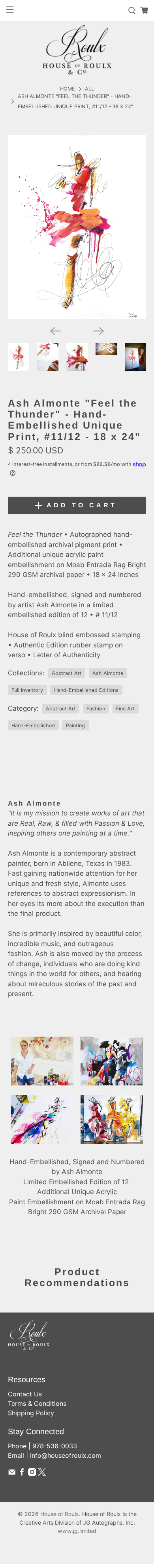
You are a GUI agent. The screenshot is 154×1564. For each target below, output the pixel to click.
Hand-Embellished (33, 725)
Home (67, 89)
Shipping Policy (31, 1413)
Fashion (95, 709)
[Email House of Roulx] (12, 1473)
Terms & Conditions (37, 1403)
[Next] (99, 331)
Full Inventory (27, 690)
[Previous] (55, 331)
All (89, 89)
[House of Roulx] (77, 49)
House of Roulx (59, 1513)
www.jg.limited (77, 1530)
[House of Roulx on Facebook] (22, 1473)
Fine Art (125, 709)
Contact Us (25, 1394)
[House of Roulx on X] (42, 1473)
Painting (75, 725)
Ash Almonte (107, 673)
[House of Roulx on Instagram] (32, 1473)
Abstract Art (67, 673)
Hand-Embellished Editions (86, 690)
